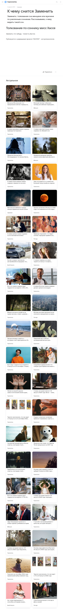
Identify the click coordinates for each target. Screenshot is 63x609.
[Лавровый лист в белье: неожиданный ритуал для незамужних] (44, 333)
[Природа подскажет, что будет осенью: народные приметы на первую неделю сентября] (44, 228)
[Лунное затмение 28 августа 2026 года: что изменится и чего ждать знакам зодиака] (44, 202)
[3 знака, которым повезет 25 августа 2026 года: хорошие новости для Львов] (44, 490)
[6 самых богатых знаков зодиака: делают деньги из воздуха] (44, 280)
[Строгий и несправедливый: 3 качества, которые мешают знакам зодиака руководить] (44, 516)
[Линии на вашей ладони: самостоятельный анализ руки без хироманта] (18, 385)
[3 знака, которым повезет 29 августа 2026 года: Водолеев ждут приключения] (18, 542)
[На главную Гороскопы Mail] (12, 2)
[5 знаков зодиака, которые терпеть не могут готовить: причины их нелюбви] (44, 254)
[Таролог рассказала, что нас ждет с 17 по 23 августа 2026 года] (44, 568)
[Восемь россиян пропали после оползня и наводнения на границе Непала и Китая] (44, 307)
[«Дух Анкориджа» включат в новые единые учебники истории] (18, 516)
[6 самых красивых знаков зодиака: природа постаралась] (18, 123)
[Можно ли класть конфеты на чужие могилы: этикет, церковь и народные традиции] (18, 307)
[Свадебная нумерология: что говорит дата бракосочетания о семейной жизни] (44, 359)
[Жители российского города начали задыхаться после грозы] (18, 202)
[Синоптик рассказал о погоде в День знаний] (44, 594)
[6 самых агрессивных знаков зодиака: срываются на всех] (18, 176)
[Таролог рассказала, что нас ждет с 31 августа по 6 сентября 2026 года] (18, 411)
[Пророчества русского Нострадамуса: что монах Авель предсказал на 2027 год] (18, 150)
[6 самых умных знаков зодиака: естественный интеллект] (18, 228)
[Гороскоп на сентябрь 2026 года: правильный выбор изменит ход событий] (18, 568)
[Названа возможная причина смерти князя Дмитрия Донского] (44, 150)
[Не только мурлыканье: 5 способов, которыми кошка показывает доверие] (18, 594)
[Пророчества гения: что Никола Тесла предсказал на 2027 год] (44, 437)
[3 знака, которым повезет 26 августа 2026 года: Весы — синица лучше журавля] (44, 385)
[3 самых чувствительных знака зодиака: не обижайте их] (44, 123)
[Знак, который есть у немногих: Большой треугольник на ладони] (44, 176)
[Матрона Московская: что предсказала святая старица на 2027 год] (18, 97)
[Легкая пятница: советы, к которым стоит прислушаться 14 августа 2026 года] (18, 333)
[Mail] (6, 2)
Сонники (19, 7)
